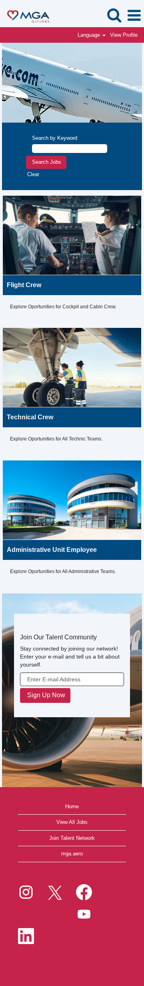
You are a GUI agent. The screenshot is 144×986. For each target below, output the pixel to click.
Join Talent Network (72, 838)
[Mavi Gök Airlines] (25, 15)
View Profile (124, 35)
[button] (134, 15)
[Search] (114, 15)
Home (72, 806)
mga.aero (72, 854)
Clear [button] (33, 174)
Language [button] (90, 35)
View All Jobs (72, 822)
